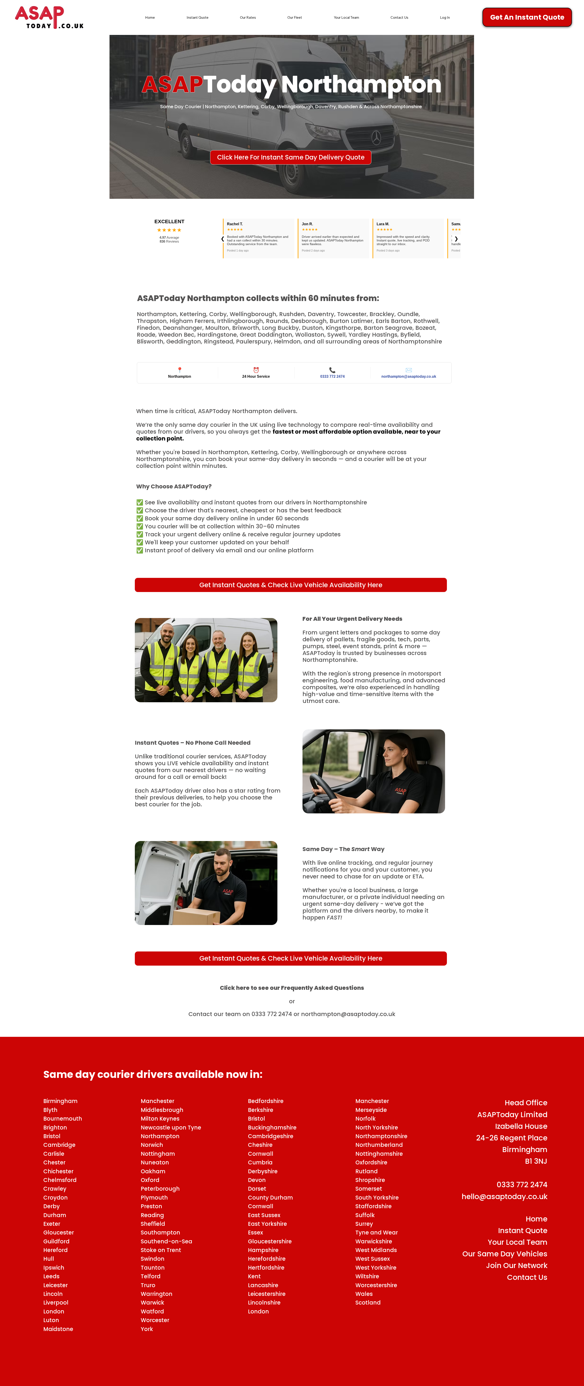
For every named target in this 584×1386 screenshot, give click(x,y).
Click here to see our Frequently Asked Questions (292, 988)
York (148, 1329)
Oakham (154, 1171)
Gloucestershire (270, 1241)
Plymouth (154, 1197)
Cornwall (260, 1206)
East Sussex (264, 1215)
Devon (257, 1180)
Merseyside (371, 1110)
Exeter (52, 1224)
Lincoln (53, 1294)
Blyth (50, 1110)
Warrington (156, 1294)
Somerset (368, 1188)
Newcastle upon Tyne (171, 1127)
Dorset (257, 1188)
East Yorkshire (267, 1224)
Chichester (58, 1171)
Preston (151, 1206)
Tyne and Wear (376, 1232)
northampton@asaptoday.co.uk (348, 1014)
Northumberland (379, 1145)
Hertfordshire (266, 1267)
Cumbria (260, 1162)
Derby (51, 1206)
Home (537, 1219)
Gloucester (59, 1232)
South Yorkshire (377, 1197)
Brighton (55, 1127)
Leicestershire (267, 1294)
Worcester (156, 1320)
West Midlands (376, 1250)
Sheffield (154, 1224)
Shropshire (370, 1180)
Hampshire (263, 1250)
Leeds (52, 1276)
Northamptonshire (381, 1136)
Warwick (154, 1302)
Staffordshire (373, 1206)
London (54, 1311)
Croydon (55, 1197)
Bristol (51, 1136)
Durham (54, 1215)
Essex (255, 1232)
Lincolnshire (264, 1302)
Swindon (152, 1259)
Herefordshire (267, 1259)
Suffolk (365, 1215)
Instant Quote (523, 1230)
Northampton (161, 1136)
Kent (254, 1276)
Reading (154, 1215)
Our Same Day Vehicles (505, 1254)
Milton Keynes (161, 1118)
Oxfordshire (371, 1162)
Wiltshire (367, 1276)
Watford (154, 1311)
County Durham (270, 1197)
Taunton (153, 1267)
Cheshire (260, 1145)
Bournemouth (64, 1118)
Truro (148, 1285)
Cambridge (59, 1145)
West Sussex (372, 1259)
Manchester (157, 1101)
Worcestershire (376, 1285)
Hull (48, 1259)
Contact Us (527, 1277)
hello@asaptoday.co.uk (505, 1196)
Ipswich (53, 1267)
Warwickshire (373, 1241)
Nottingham (159, 1154)
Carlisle (53, 1154)
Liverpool (57, 1302)
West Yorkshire (375, 1267)
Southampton (160, 1232)
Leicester (55, 1285)
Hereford (55, 1250)
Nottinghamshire (379, 1154)
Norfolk (365, 1118)
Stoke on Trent (161, 1250)
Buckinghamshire (272, 1127)
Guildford (57, 1241)
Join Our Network (517, 1265)
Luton (52, 1320)
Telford (151, 1276)
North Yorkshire (376, 1127)
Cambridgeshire (270, 1136)
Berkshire (260, 1110)
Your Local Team (518, 1242)
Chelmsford (60, 1180)
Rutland (366, 1171)
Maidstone (59, 1329)
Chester (54, 1162)
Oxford (151, 1180)
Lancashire (263, 1285)
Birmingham (61, 1101)
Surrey (364, 1224)
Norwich (152, 1145)
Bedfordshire (266, 1101)
